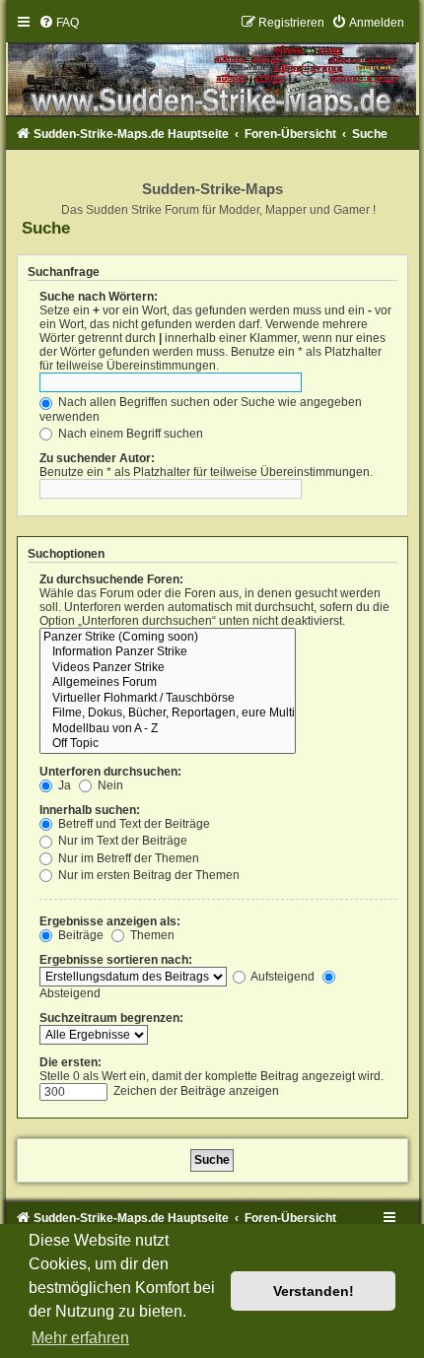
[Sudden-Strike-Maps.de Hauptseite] (212, 65)
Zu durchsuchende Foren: (111, 579)
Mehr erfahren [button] (80, 1337)
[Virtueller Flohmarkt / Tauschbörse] (167, 699)
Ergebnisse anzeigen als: (109, 921)
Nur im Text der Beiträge (121, 841)
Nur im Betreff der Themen (127, 858)
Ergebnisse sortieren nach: (115, 960)
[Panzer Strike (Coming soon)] (167, 637)
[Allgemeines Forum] (167, 683)
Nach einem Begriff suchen (129, 434)
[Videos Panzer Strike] (167, 668)
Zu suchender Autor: (97, 458)
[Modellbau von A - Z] (167, 729)
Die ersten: (70, 1062)
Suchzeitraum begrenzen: (111, 1018)
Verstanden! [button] (313, 1291)
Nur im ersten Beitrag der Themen (147, 875)
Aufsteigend (281, 977)
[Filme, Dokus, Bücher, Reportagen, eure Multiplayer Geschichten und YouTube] (167, 713)
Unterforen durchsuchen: (110, 772)
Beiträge (79, 935)
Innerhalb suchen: (89, 810)
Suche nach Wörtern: (98, 297)
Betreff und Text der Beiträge (132, 824)
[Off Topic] (167, 744)
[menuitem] (58, 23)
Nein (109, 785)
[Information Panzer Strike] (167, 652)
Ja (63, 785)
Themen (151, 935)
